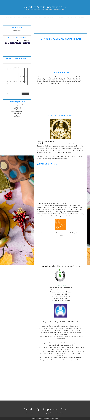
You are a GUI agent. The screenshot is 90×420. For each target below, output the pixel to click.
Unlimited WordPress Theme (39, 418)
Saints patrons (39, 21)
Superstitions (27, 21)
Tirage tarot (63, 21)
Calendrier (26, 17)
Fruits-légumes (49, 17)
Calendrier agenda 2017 (13, 17)
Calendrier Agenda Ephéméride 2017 (45, 7)
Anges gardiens (51, 21)
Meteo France (17, 30)
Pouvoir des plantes (62, 17)
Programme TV (37, 17)
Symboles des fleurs (77, 17)
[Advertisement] (60, 56)
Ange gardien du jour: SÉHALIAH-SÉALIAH (60, 321)
